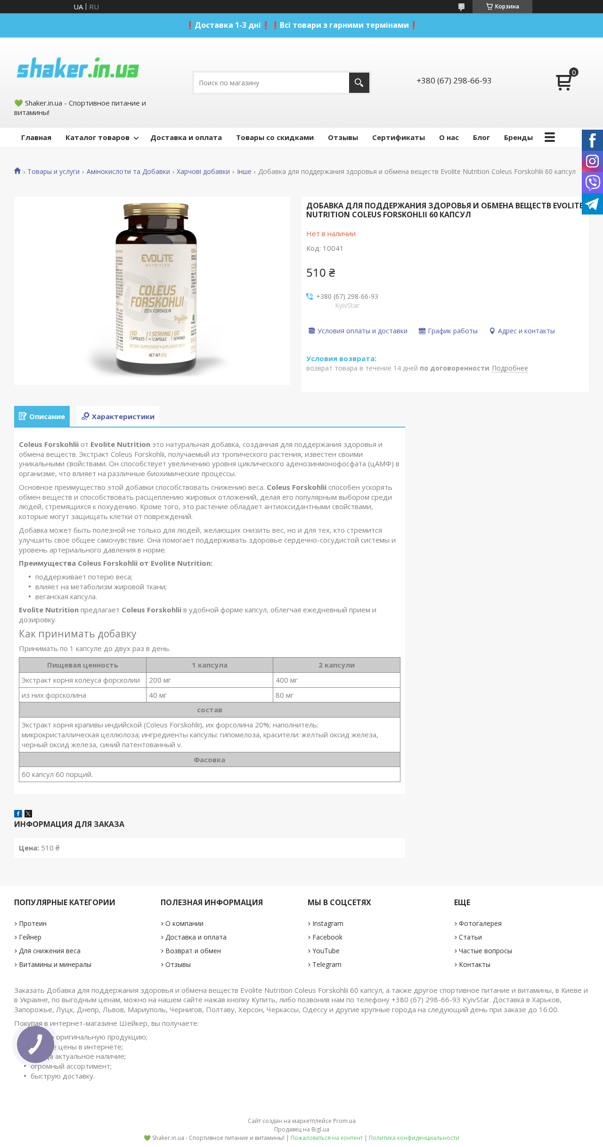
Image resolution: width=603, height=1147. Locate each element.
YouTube (326, 950)
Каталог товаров (97, 137)
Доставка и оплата (186, 137)
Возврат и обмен (193, 950)
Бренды (518, 137)
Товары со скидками (275, 137)
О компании (184, 923)
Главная (36, 137)
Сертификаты (398, 137)
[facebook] (18, 814)
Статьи (470, 936)
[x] (28, 814)
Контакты (474, 964)
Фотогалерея (480, 923)
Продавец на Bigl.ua (301, 1129)
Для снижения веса (50, 950)
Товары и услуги (53, 171)
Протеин (33, 923)
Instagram (327, 923)
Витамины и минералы (55, 964)
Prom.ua (344, 1121)
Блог (481, 137)
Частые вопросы (485, 950)
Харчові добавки (203, 171)
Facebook (327, 936)
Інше (244, 171)
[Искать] (359, 83)
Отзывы (343, 137)
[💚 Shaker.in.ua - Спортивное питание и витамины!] (77, 67)
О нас (449, 137)
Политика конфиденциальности (414, 1138)
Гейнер (30, 936)
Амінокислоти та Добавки (128, 171)
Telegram (327, 964)
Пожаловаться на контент (327, 1138)
